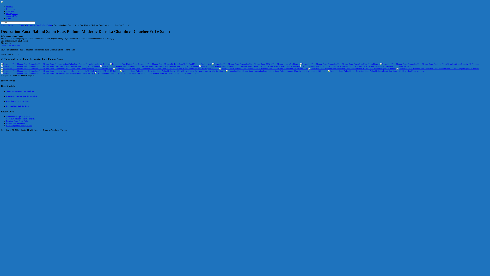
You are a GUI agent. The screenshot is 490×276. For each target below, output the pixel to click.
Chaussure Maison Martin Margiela (21, 96)
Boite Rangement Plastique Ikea (19, 126)
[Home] (2, 2)
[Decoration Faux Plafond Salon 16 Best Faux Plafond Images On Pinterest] (352, 69)
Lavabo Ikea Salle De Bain (17, 106)
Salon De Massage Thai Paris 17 (20, 91)
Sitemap (9, 7)
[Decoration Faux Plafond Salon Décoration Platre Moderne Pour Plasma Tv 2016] (48, 73)
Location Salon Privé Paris (17, 101)
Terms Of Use (11, 16)
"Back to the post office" (11, 45)
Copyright (10, 11)
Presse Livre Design (16, 25)
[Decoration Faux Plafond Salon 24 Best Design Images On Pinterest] (437, 69)
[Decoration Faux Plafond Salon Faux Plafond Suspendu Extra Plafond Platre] (263, 69)
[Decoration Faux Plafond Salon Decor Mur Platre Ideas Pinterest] (340, 64)
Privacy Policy (12, 14)
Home (3, 25)
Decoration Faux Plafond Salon (39, 25)
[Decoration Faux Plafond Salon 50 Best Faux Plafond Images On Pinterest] (256, 64)
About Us (10, 18)
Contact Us (10, 9)
